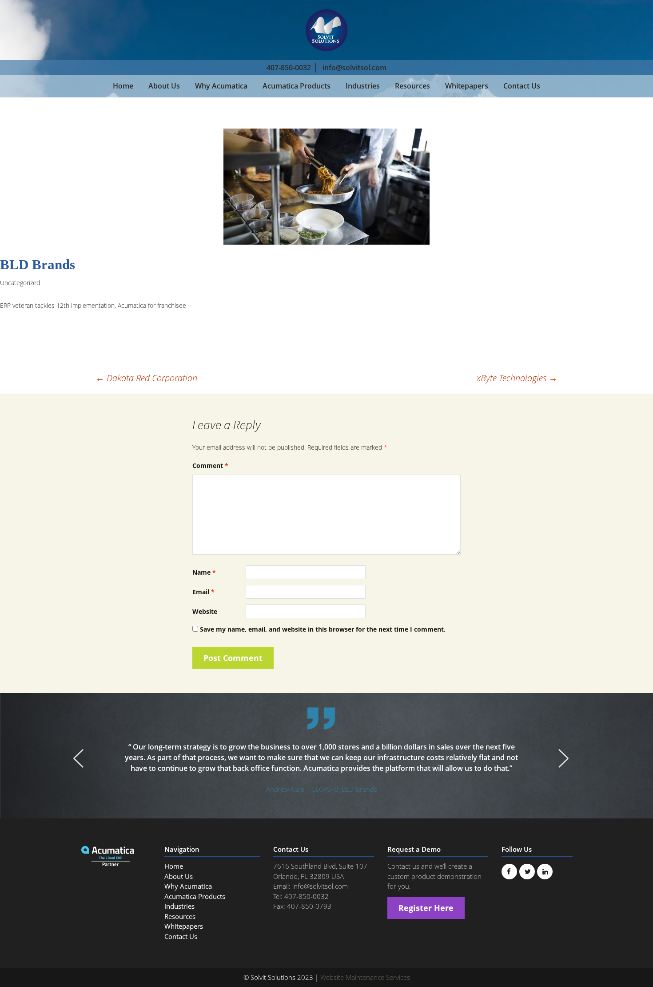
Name (204, 572)
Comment (210, 465)
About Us (164, 86)
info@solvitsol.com (354, 68)
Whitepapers (466, 86)
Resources (412, 86)
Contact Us (521, 86)
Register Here (426, 907)
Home (123, 86)
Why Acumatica (221, 86)
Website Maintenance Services (365, 977)
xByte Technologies (517, 378)
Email (203, 592)
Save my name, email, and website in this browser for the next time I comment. (323, 629)
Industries (363, 86)
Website (204, 611)
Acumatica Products (296, 86)
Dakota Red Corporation (146, 378)
